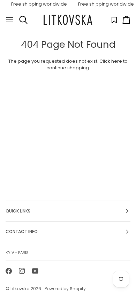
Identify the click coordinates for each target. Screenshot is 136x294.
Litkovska (20, 289)
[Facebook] (9, 271)
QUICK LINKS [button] (18, 211)
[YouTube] (35, 271)
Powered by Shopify (65, 289)
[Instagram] (22, 271)
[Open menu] (10, 19)
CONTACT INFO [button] (22, 231)
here (116, 61)
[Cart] (126, 19)
